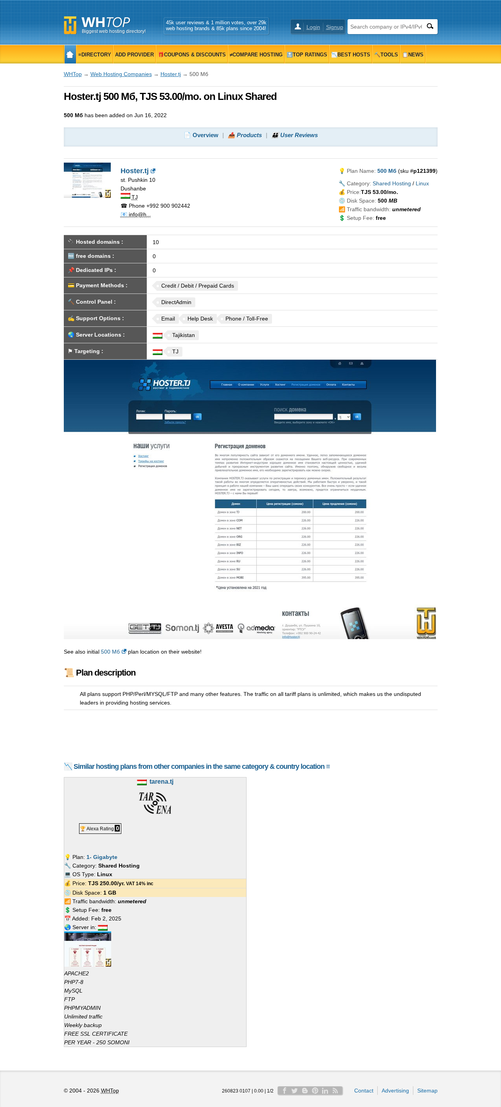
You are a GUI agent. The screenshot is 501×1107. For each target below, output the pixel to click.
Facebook (284, 1090)
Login (313, 27)
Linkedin (325, 1090)
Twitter (295, 1090)
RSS (335, 1090)
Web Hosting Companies (121, 74)
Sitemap (427, 1090)
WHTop (73, 74)
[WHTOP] (70, 54)
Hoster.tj (170, 74)
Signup (334, 27)
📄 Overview (201, 135)
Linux (422, 183)
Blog (305, 1090)
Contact (363, 1090)
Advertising (395, 1090)
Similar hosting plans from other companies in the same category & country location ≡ (202, 766)
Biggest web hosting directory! (114, 31)
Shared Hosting (392, 183)
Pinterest (315, 1090)
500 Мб (110, 652)
